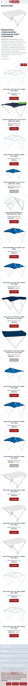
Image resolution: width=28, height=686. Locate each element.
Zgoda (9, 684)
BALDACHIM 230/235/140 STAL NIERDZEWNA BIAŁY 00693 (14, 213)
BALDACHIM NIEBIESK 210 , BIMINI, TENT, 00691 (14, 248)
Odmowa (15, 684)
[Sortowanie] (25, 64)
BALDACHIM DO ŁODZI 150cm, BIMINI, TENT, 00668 (14, 155)
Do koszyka (14, 98)
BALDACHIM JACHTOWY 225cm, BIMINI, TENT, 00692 (14, 283)
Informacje (5, 647)
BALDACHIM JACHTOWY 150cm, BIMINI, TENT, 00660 (14, 524)
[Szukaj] (4, 2)
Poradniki (4, 651)
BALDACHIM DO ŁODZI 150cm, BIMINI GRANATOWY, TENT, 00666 (14, 317)
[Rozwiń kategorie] (1, 2)
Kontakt (4, 661)
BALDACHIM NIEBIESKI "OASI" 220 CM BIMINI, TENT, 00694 (14, 183)
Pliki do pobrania (7, 656)
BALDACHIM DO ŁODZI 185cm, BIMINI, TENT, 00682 (14, 457)
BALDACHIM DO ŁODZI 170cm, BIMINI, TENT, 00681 (14, 422)
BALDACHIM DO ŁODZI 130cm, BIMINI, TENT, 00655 (14, 387)
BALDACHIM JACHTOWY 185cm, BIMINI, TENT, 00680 (14, 592)
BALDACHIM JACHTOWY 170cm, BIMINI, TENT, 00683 (14, 90)
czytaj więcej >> (5, 59)
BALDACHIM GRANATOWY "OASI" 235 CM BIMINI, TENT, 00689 (14, 120)
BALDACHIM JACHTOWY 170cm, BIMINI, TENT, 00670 (14, 557)
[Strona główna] (14, 2)
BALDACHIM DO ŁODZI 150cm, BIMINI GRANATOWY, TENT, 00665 (14, 351)
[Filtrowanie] (22, 64)
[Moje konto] (26, 2)
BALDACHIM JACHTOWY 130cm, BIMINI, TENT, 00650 (14, 490)
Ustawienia (23, 684)
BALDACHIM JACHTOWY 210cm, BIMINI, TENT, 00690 (14, 627)
